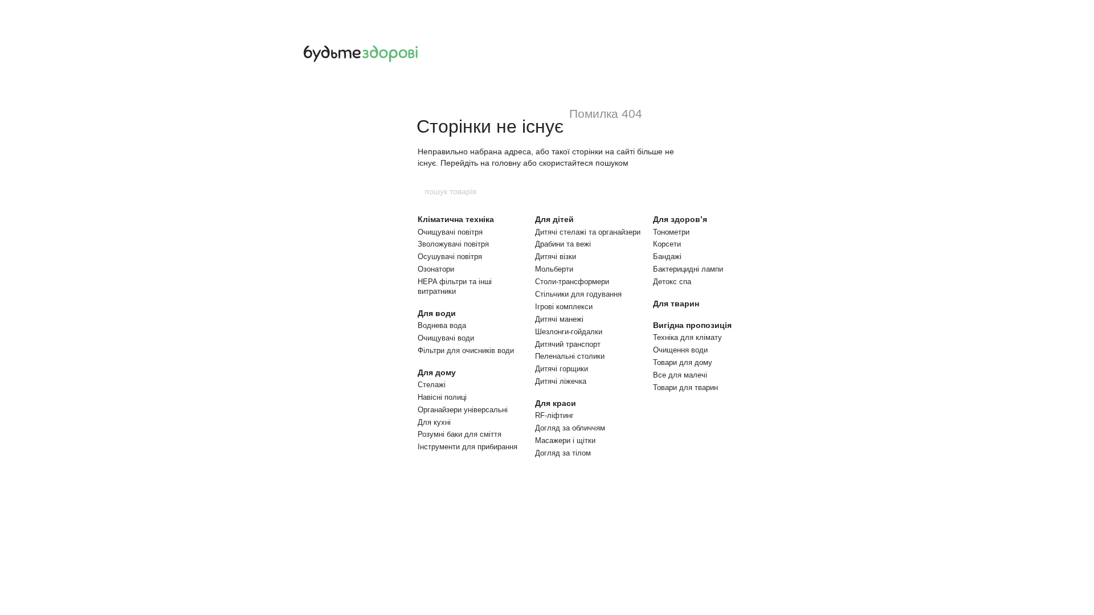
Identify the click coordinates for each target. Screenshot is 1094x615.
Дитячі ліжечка (560, 381)
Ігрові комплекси (564, 306)
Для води (437, 313)
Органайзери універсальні (463, 409)
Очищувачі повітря (450, 232)
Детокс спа (672, 281)
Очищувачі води (446, 338)
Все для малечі (680, 375)
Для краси (555, 403)
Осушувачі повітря (450, 256)
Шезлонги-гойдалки (568, 331)
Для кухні (434, 422)
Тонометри (671, 232)
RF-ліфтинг (554, 415)
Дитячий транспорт (568, 344)
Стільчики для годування (578, 294)
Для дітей (554, 219)
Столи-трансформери (572, 281)
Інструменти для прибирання (467, 446)
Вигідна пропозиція (692, 325)
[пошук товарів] (671, 191)
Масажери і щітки (565, 440)
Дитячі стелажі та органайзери (587, 232)
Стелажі (432, 384)
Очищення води (680, 350)
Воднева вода (442, 325)
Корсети (667, 244)
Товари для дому (682, 362)
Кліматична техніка (456, 219)
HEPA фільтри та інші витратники (455, 286)
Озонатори (436, 269)
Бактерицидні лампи (688, 269)
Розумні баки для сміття (459, 434)
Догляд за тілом (563, 453)
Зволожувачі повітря (453, 244)
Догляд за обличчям (570, 428)
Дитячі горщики (561, 368)
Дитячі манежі (559, 319)
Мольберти (554, 269)
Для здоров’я (680, 219)
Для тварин (676, 303)
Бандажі (667, 256)
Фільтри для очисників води (466, 350)
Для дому (437, 372)
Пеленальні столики (570, 356)
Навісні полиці (442, 397)
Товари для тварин (685, 387)
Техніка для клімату (687, 337)
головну (506, 162)
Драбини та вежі (563, 244)
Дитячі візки (555, 256)
